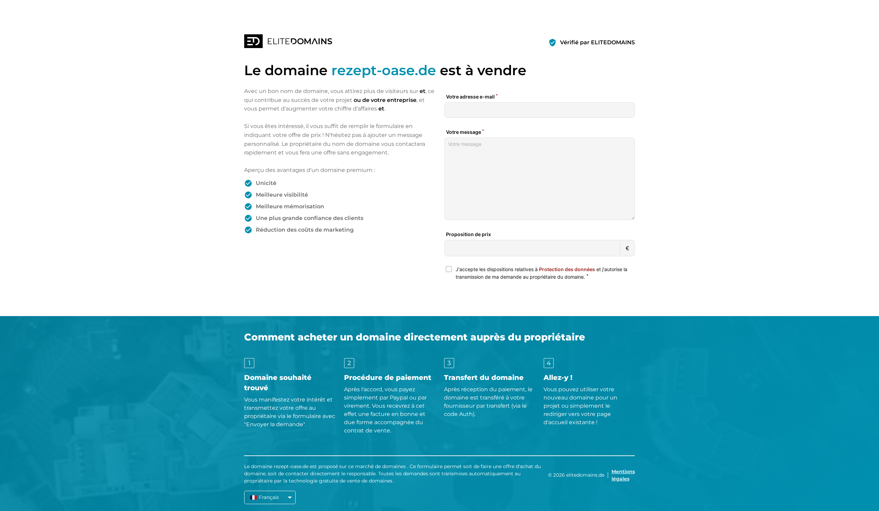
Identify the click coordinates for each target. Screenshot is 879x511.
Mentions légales (623, 475)
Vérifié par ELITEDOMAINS (597, 42)
